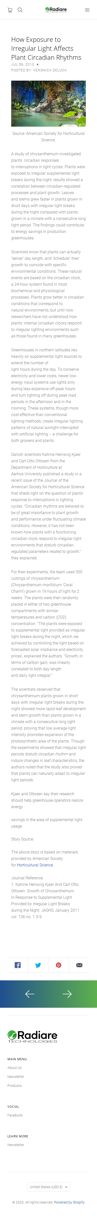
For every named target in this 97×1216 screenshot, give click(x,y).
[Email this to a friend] (79, 965)
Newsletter (15, 1077)
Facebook (15, 1115)
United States (46, 1187)
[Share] (17, 965)
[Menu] (87, 9)
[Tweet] (38, 965)
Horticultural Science (35, 865)
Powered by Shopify (69, 1202)
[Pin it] (58, 965)
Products (14, 1086)
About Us (14, 1068)
